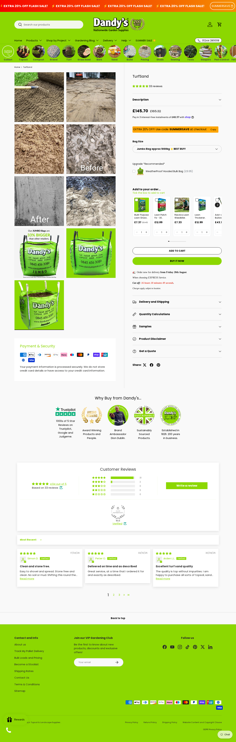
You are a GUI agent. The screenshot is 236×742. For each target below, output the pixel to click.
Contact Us (21, 677)
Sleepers (206, 59)
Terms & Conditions (27, 684)
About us (20, 644)
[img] (28, 553)
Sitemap (19, 691)
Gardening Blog (85, 40)
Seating (175, 59)
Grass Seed (84, 59)
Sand (114, 59)
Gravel (54, 59)
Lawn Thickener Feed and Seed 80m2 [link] (201, 216)
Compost (38, 59)
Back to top (118, 618)
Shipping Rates (24, 671)
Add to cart (177, 250)
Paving (145, 59)
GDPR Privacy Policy (212, 729)
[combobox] (48, 25)
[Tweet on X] (144, 365)
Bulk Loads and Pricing (28, 658)
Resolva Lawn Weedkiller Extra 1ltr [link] (181, 216)
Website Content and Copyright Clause (202, 722)
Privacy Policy (131, 722)
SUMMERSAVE (221, 6)
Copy (213, 129)
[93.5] (118, 512)
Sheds (160, 59)
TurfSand (27, 67)
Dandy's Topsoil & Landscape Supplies (41, 722)
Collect (8, 59)
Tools (190, 59)
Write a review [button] (186, 486)
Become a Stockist (26, 664)
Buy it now (177, 261)
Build (130, 59)
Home (18, 40)
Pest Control (220, 59)
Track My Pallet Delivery (29, 651)
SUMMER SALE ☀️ (146, 40)
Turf (69, 59)
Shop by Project (56, 40)
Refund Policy (150, 722)
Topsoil (23, 59)
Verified (117, 523)
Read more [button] (27, 578)
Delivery (108, 40)
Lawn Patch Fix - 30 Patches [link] (160, 216)
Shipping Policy (169, 722)
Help (124, 40)
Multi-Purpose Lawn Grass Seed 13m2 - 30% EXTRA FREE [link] (141, 216)
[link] (141, 205)
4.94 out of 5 (58, 484)
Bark (99, 59)
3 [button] (119, 595)
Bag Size (138, 141)
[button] (219, 24)
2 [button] (113, 595)
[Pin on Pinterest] (158, 365)
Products (32, 40)
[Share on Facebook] (151, 365)
